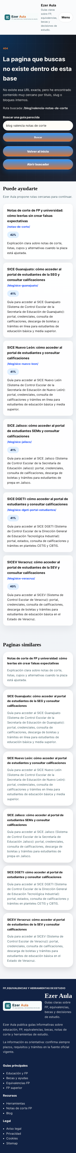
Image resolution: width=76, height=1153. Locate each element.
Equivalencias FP (18, 1083)
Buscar (38, 137)
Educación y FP (17, 1073)
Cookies (12, 1138)
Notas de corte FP (19, 1108)
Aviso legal (13, 1128)
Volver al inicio (38, 151)
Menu (66, 17)
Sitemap (12, 1143)
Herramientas (15, 1103)
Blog (9, 1113)
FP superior (14, 1088)
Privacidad (13, 1133)
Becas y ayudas (17, 1078)
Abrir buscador (38, 164)
